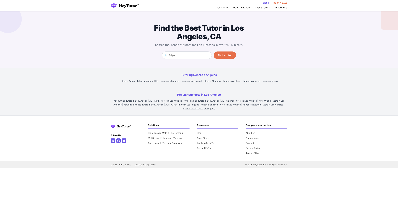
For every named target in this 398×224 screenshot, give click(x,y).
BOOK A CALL (280, 3)
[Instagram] (118, 140)
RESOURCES (281, 8)
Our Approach (253, 138)
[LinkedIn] (113, 140)
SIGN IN (266, 3)
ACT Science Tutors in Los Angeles (239, 100)
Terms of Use (252, 153)
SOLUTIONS (222, 8)
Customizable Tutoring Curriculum (165, 143)
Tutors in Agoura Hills (147, 81)
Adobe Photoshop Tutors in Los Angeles (263, 104)
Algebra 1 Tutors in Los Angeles (199, 108)
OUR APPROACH (241, 8)
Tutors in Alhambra (169, 81)
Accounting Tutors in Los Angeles (130, 100)
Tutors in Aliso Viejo (191, 81)
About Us (250, 133)
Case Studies (203, 138)
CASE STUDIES (262, 8)
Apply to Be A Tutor (207, 143)
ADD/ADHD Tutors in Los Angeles (182, 104)
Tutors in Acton (127, 81)
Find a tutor (225, 55)
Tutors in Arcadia (251, 81)
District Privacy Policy (145, 164)
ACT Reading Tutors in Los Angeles (201, 100)
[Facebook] (124, 140)
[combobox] (189, 55)
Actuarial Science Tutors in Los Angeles (143, 104)
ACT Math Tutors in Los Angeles (165, 100)
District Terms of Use (121, 164)
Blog (199, 133)
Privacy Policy (253, 148)
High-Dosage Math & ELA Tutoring (165, 133)
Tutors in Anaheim (232, 81)
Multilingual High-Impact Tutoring (165, 138)
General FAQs (204, 148)
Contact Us (251, 143)
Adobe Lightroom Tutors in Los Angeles (221, 104)
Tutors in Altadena (212, 81)
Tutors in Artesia (270, 81)
